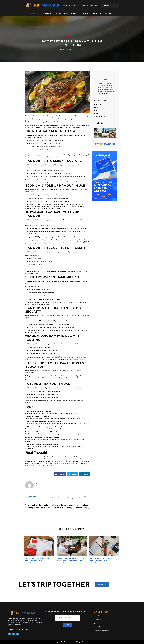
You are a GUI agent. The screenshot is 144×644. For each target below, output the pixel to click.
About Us (109, 13)
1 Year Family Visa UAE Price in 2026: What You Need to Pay (70, 559)
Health (73, 37)
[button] (60, 474)
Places (46, 13)
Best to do (35, 13)
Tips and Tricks (61, 13)
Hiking (74, 13)
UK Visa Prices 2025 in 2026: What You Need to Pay (102, 559)
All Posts (41, 488)
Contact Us (96, 13)
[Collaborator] (104, 200)
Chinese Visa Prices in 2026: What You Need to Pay (36, 559)
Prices (83, 13)
